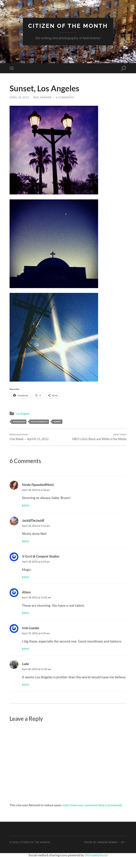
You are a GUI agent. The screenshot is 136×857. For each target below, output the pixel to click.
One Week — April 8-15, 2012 (29, 437)
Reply (26, 505)
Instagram (19, 421)
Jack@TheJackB (33, 520)
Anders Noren (107, 842)
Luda (25, 664)
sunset (57, 421)
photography (39, 421)
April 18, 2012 (19, 97)
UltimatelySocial (96, 855)
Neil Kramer (42, 97)
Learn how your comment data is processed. (92, 805)
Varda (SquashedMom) (38, 485)
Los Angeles (23, 413)
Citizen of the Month (68, 26)
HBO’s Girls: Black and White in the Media (99, 437)
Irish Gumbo (30, 628)
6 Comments (65, 97)
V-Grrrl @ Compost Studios (40, 556)
